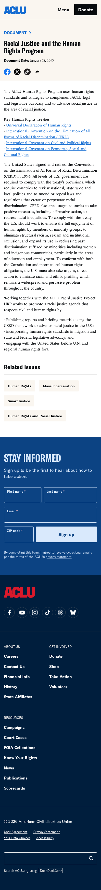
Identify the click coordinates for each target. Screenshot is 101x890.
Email (11, 511)
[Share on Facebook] (7, 73)
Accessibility (45, 838)
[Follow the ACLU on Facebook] (9, 612)
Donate (85, 9)
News (9, 767)
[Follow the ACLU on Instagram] (34, 612)
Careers (11, 656)
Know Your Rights (20, 757)
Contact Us (14, 666)
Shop (54, 666)
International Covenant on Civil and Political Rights (48, 142)
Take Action (60, 676)
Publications (15, 778)
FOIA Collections (19, 747)
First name (15, 491)
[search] (91, 858)
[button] (27, 73)
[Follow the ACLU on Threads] (60, 612)
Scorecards (14, 788)
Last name (54, 491)
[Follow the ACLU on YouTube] (22, 612)
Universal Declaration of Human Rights (39, 125)
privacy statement (59, 557)
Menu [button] (63, 9)
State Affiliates (18, 696)
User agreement (15, 832)
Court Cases (15, 737)
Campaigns (14, 727)
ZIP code (13, 531)
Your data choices (17, 838)
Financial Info (17, 676)
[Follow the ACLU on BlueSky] (73, 612)
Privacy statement (46, 832)
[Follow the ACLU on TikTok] (47, 612)
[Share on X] (17, 73)
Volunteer (58, 686)
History (10, 686)
